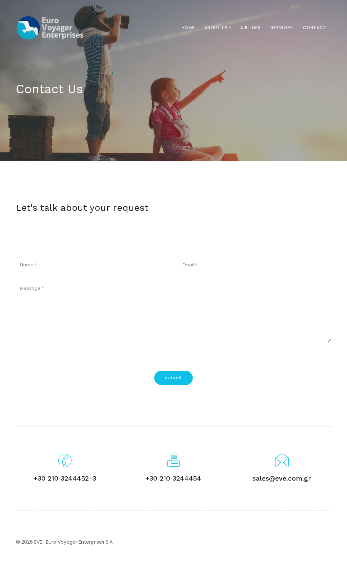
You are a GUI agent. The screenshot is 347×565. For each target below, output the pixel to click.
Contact (315, 28)
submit (173, 378)
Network (281, 28)
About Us (216, 28)
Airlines (250, 28)
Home (188, 28)
